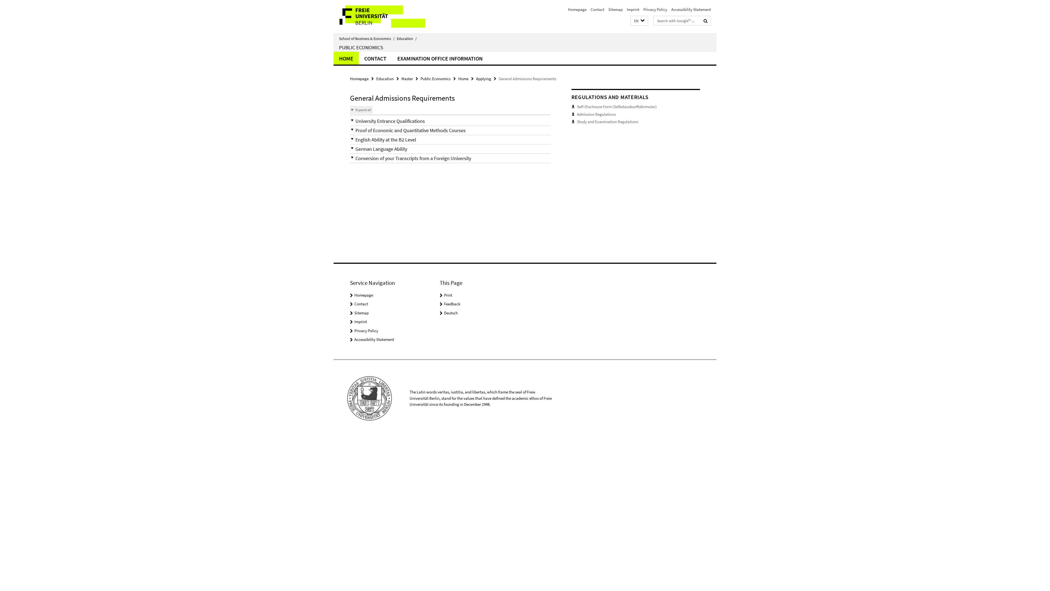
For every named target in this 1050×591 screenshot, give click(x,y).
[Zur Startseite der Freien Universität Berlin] (379, 16)
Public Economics (361, 47)
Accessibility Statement (691, 9)
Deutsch (451, 312)
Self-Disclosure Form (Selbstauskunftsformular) (617, 106)
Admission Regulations (596, 114)
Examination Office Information (440, 58)
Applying (483, 78)
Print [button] (448, 295)
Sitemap (615, 9)
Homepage (577, 9)
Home (346, 58)
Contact (597, 9)
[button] (639, 21)
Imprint (633, 9)
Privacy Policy (655, 9)
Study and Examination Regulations (607, 121)
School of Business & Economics (367, 38)
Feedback (452, 303)
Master (407, 78)
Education (407, 38)
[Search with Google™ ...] (706, 20)
